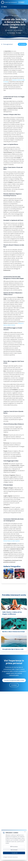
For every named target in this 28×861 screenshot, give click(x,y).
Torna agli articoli (8, 44)
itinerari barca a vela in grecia (11, 541)
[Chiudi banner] (26, 2)
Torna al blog (14, 15)
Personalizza (15, 846)
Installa (22, 2)
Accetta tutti (14, 853)
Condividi (23, 44)
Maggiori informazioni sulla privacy (11, 857)
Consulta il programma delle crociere (14, 680)
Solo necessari (14, 849)
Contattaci (14, 685)
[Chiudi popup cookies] (25, 832)
